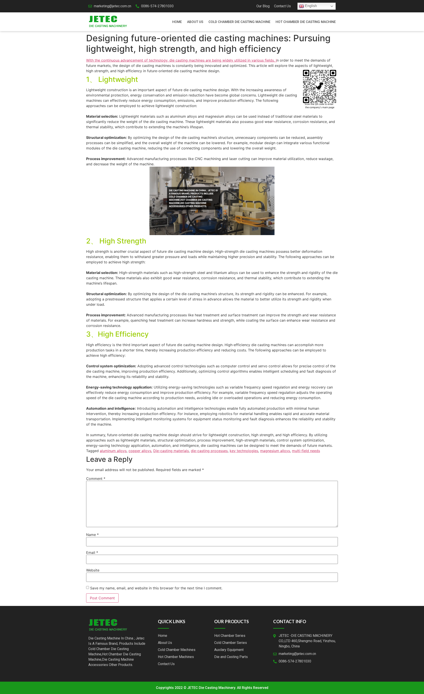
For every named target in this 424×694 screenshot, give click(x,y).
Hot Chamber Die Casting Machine (306, 22)
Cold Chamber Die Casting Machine (239, 22)
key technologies (244, 451)
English (310, 6)
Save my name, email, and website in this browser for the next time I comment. (156, 588)
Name (92, 534)
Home (177, 22)
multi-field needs (306, 451)
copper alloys (140, 451)
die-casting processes (209, 451)
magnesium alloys (275, 451)
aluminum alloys (113, 451)
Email (92, 552)
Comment (95, 478)
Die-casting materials (171, 451)
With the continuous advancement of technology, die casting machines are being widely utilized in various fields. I (181, 60)
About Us (195, 22)
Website (92, 570)
